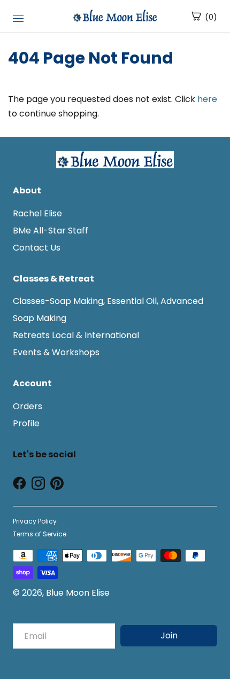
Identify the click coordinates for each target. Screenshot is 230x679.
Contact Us (36, 247)
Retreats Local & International (76, 335)
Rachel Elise (37, 213)
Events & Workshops (56, 352)
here (207, 99)
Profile (26, 423)
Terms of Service (39, 533)
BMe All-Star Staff (50, 230)
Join (169, 635)
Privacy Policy (35, 521)
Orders (27, 406)
